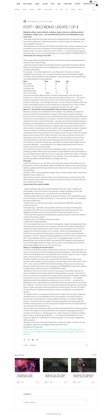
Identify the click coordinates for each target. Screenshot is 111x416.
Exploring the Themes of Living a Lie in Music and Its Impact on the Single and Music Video (83, 375)
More (79, 9)
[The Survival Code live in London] (27, 365)
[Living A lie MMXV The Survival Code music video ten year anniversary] (83, 365)
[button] (97, 4)
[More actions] (87, 21)
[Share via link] (37, 340)
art (66, 9)
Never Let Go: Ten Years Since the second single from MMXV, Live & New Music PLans (55, 375)
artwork (73, 9)
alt (56, 9)
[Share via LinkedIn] (33, 340)
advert (39, 9)
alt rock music (48, 9)
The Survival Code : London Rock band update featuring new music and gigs (26, 375)
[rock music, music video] (55, 365)
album (24, 9)
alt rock (32, 9)
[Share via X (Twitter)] (28, 340)
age (61, 9)
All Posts (17, 9)
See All (94, 355)
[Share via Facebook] (24, 340)
